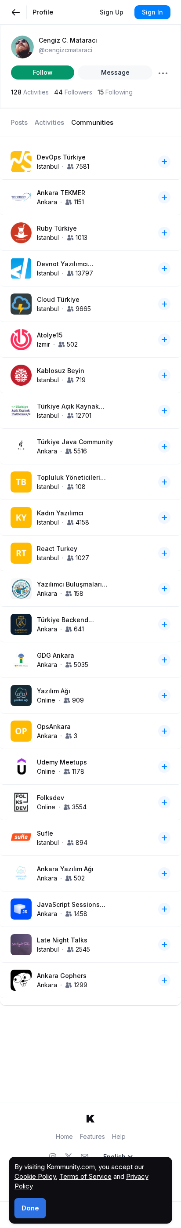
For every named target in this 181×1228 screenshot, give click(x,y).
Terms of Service (85, 1176)
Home (64, 1136)
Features (92, 1136)
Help (119, 1136)
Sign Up (111, 12)
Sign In (152, 12)
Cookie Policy (35, 1176)
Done (30, 1208)
